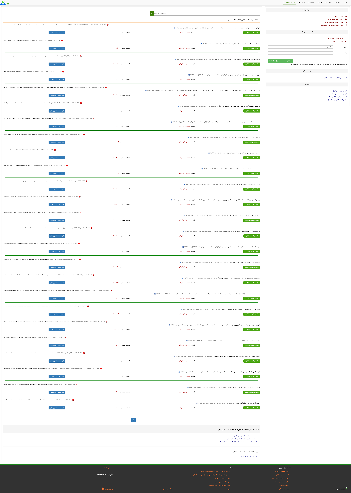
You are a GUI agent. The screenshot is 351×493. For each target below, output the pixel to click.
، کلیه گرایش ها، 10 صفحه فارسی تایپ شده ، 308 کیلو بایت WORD (199, 372)
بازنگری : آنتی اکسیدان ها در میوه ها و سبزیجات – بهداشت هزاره (243, 137)
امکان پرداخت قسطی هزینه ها (334, 22)
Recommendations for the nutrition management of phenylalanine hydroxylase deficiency (26, 243)
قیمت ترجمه (328, 3)
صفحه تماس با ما (110, 468)
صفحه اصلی (346, 3)
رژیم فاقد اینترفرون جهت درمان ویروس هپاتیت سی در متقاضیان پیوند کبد (241, 231)
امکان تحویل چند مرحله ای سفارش (332, 25)
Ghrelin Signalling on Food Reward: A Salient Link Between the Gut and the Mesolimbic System (27, 306)
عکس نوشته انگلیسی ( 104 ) (337, 100)
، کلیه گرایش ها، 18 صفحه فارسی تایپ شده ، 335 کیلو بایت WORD (194, 28)
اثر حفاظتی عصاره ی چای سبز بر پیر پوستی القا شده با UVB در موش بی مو (241, 278)
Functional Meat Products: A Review (13, 40)
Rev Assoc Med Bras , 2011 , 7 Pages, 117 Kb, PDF (50, 337)
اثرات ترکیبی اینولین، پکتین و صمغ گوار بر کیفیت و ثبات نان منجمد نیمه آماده (241, 184)
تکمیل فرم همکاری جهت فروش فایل (335, 78)
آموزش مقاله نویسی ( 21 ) (338, 94)
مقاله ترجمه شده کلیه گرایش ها (249, 456)
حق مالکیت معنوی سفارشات (335, 19)
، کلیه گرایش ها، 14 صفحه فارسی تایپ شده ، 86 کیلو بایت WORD (216, 403)
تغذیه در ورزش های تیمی (253, 153)
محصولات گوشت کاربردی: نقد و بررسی (250, 43)
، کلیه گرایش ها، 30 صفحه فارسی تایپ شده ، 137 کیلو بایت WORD (205, 216)
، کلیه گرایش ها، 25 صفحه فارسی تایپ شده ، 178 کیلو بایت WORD (222, 169)
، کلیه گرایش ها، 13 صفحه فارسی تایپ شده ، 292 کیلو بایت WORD (189, 325)
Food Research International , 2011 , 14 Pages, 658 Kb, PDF (62, 212)
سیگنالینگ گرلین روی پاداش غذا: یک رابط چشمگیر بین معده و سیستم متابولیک (240, 309)
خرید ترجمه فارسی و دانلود (57, 33)
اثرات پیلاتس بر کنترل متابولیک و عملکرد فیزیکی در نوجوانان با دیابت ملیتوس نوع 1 (239, 372)
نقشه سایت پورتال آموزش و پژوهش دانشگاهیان (215, 471)
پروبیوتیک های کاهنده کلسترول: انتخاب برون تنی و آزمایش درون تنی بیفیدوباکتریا (240, 262)
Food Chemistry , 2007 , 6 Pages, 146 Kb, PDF (67, 56)
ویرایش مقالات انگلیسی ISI (280, 478)
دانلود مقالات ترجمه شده (336, 39)
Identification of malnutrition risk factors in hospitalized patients (20, 337)
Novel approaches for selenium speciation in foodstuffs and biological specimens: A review (26, 103)
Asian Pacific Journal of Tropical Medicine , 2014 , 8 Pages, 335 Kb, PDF (86, 24)
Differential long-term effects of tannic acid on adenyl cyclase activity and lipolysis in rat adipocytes (28, 196)
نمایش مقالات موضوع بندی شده (280, 61)
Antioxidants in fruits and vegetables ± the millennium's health (19, 134)
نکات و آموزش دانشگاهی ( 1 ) (337, 97)
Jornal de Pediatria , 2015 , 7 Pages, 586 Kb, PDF (62, 384)
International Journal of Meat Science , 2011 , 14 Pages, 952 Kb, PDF (41, 40)
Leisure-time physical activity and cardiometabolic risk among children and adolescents (25, 384)
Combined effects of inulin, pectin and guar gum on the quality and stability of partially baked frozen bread (30, 181)
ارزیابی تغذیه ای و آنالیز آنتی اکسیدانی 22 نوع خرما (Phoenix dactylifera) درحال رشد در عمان (237, 28)
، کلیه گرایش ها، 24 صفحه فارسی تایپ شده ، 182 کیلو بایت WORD (203, 247)
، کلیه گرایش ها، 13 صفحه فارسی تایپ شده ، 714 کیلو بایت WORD (203, 278)
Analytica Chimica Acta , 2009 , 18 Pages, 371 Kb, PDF (64, 103)
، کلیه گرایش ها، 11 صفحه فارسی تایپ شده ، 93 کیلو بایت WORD (194, 356)
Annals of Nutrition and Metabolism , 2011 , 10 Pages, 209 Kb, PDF (35, 149)
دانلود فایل (312, 3)
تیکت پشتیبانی (167, 489)
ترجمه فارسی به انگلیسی (281, 475)
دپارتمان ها (302, 3)
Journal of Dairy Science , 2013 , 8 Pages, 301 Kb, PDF (67, 353)
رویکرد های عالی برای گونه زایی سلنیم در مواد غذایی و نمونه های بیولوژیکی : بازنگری (238, 106)
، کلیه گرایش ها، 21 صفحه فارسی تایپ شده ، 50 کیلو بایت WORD (228, 153)
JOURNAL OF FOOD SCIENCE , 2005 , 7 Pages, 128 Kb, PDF (44, 71)
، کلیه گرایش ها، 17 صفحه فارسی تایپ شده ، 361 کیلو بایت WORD (192, 122)
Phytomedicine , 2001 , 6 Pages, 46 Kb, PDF (66, 196)
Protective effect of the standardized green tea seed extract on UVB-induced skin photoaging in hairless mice (30, 274)
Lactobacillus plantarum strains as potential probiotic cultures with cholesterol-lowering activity (27, 353)
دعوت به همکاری (284, 489)
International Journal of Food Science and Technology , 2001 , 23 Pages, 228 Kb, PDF (59, 134)
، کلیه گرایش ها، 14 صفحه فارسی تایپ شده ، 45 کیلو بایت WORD (174, 294)
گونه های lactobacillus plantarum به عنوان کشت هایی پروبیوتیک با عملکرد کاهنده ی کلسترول (237, 356)
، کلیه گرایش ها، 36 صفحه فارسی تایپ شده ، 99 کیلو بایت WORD (221, 44)
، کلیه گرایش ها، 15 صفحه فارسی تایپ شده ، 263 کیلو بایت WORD (166, 91)
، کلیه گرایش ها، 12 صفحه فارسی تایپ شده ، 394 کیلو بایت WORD (204, 231)
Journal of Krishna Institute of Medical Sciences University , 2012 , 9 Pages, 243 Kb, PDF (47, 400)
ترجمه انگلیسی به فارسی (281, 471)
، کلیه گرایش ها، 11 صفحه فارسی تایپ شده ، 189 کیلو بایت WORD (200, 263)
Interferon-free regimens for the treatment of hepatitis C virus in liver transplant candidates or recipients (29, 228)
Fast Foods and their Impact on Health (13, 400)
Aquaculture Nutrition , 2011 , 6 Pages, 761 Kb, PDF (90, 87)
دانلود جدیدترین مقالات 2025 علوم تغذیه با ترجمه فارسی (240, 438)
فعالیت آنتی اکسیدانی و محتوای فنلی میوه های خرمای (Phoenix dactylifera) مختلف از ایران (237, 59)
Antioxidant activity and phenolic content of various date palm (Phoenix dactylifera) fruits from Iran (28, 56)
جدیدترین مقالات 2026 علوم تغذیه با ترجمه (244, 436)
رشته (345, 53)
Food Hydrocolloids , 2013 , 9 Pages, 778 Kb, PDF (71, 181)
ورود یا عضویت (289, 3)
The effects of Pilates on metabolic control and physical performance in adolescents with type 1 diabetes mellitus (31, 368)
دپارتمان (344, 47)
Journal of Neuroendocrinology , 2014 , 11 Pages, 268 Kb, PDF (69, 306)
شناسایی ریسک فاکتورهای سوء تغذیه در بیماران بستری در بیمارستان (243, 340)
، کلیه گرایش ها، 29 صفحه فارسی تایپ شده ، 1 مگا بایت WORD (203, 184)
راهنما (320, 3)
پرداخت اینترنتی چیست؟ (222, 478)
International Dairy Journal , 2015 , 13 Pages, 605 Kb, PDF (49, 165)
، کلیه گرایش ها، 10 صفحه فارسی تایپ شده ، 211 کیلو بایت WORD (208, 388)
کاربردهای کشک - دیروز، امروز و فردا (250, 168)
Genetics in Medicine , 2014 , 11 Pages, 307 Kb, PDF (63, 243)
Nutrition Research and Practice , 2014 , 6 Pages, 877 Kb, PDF (75, 274)
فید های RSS (108, 489)
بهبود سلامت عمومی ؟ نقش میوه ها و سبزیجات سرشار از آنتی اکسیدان (242, 215)
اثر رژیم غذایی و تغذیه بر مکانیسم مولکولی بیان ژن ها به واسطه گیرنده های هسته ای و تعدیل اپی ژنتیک (234, 325)
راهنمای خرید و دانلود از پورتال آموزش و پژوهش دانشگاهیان (211, 475)
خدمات (338, 3)
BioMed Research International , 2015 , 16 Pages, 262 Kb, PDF (92, 290)
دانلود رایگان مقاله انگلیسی (252, 33)
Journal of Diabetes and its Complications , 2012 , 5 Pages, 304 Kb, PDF (80, 368)
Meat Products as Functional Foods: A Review (15, 71)
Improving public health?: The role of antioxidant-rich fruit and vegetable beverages (24, 212)
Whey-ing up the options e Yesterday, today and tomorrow (18, 165)
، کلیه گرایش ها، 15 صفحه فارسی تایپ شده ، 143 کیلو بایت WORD (195, 59)
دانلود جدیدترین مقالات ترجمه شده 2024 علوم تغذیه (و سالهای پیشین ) (237, 441)
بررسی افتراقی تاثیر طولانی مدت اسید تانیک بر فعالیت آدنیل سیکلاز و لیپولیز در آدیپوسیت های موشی (235, 200)
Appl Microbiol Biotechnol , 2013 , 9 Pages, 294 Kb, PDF (63, 259)
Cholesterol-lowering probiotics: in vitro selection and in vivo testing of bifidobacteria (25, 259)
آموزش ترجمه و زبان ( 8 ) (339, 91)
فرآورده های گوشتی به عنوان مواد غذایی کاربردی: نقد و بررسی (244, 75)
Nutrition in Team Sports (10, 149)
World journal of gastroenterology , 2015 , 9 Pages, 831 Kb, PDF (73, 228)
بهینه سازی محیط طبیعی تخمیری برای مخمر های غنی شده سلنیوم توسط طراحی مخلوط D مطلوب (235, 121)
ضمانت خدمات (339, 16)
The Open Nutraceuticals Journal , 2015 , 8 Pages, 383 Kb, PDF (87, 321)
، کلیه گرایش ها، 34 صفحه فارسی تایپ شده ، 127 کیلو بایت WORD (209, 75)
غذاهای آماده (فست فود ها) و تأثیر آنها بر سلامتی (248, 403)
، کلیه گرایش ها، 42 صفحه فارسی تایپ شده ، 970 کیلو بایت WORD (198, 106)
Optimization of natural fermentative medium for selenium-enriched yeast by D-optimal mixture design (29, 118)
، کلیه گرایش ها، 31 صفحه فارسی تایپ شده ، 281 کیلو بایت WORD (208, 137)
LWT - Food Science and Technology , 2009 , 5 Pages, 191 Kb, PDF (73, 118)
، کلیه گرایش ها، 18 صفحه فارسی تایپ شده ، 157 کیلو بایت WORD (201, 309)
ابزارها (228, 489)
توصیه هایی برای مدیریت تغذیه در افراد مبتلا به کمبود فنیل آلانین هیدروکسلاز (241, 247)
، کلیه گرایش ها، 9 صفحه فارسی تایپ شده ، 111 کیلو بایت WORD (190, 200)
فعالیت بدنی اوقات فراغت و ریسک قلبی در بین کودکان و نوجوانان (243, 387)
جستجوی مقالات (338, 41)
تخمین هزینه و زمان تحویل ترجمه (219, 485)
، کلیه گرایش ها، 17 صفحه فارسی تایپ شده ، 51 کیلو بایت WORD (206, 341)
